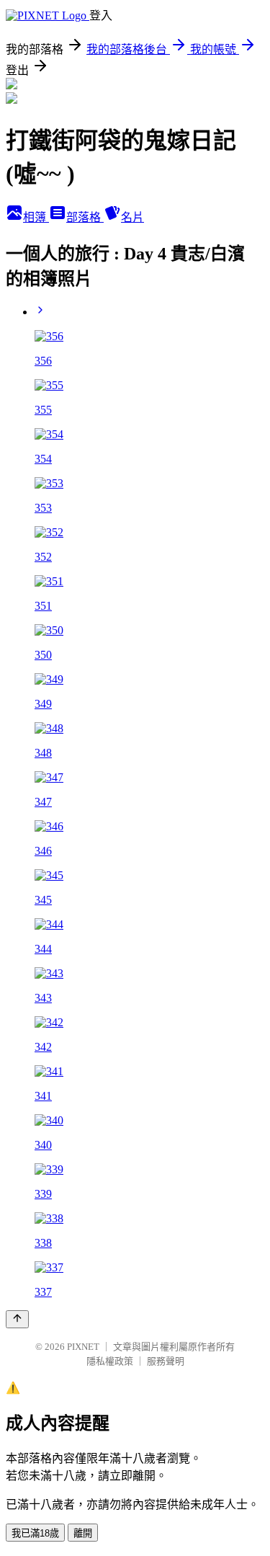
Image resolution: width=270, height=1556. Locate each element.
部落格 (85, 217)
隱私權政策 (109, 1361)
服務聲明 (165, 1361)
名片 (132, 217)
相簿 (36, 217)
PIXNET (83, 1346)
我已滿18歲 (35, 1533)
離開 (82, 1533)
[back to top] (17, 1319)
